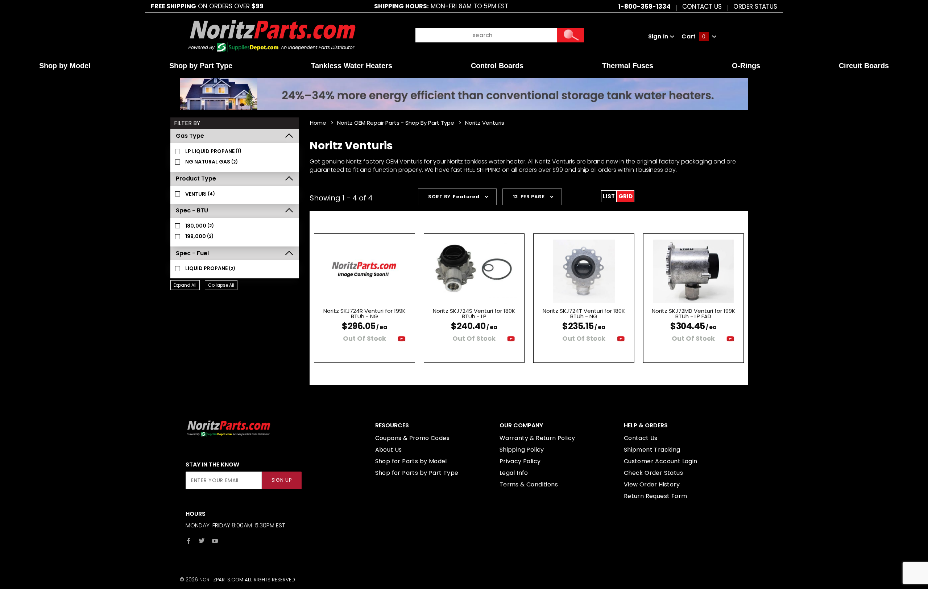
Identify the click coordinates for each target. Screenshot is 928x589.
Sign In (659, 36)
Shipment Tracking (652, 449)
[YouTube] (215, 541)
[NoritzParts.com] (272, 36)
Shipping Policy (522, 449)
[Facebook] (188, 541)
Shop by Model (65, 66)
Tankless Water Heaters (351, 66)
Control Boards (497, 66)
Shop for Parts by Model (411, 461)
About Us (388, 449)
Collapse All (221, 285)
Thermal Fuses (627, 66)
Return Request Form (655, 496)
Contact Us (702, 6)
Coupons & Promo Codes (412, 438)
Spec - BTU (192, 210)
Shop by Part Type (200, 66)
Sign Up (282, 480)
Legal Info (514, 473)
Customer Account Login (660, 461)
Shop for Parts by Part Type (417, 473)
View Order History (652, 484)
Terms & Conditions (529, 484)
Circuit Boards (864, 66)
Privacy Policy (520, 461)
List (609, 196)
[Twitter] (202, 541)
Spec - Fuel (192, 253)
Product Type (196, 178)
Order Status (755, 6)
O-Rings (746, 66)
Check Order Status (653, 473)
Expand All (185, 285)
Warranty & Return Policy (537, 438)
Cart (693, 36)
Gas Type (190, 136)
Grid (625, 196)
